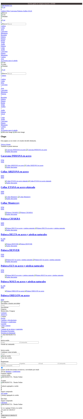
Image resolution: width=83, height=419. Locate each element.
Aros (2, 29)
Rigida (3, 40)
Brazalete (4, 35)
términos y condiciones (13, 371)
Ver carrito (4, 393)
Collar (3, 28)
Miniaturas (4, 33)
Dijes (8, 11)
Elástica (3, 37)
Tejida (3, 42)
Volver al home (6, 144)
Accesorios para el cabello (9, 60)
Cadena (3, 26)
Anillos (25, 11)
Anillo (3, 44)
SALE (30, 11)
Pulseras (20, 11)
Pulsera (3, 39)
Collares (3, 11)
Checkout (4, 402)
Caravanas (13, 11)
